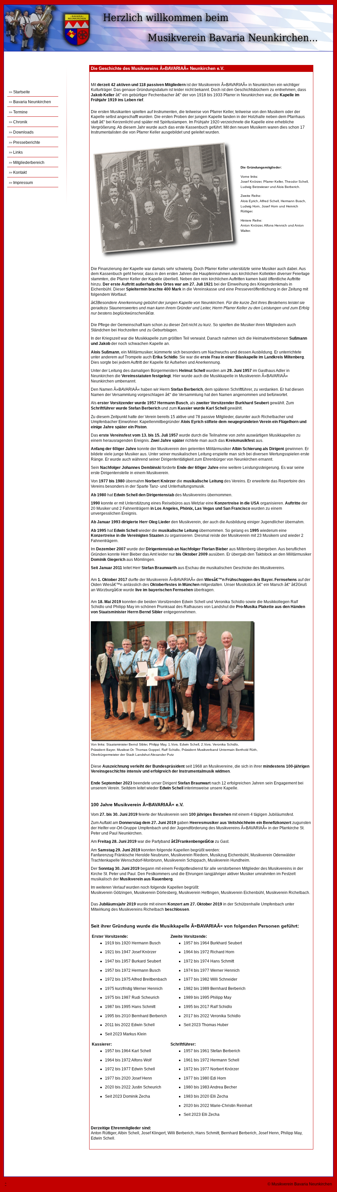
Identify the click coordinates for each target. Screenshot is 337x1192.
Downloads (21, 132)
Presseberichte (24, 142)
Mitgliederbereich (26, 162)
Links (16, 152)
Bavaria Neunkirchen (30, 102)
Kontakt (18, 172)
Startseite (19, 92)
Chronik (18, 122)
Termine (18, 112)
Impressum (21, 182)
